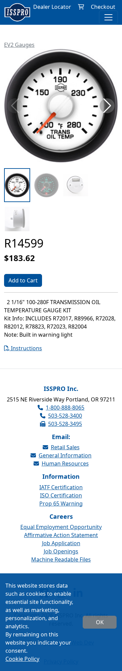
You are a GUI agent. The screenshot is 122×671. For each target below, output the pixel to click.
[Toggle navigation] (108, 17)
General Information (65, 455)
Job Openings (61, 551)
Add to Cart (23, 280)
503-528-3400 (65, 415)
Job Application (61, 543)
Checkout (103, 7)
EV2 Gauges (19, 44)
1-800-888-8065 (65, 407)
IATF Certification (61, 487)
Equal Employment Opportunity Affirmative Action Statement (61, 531)
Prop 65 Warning (61, 503)
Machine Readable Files (61, 559)
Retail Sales (65, 447)
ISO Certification (61, 495)
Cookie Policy (22, 659)
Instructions (25, 348)
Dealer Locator (52, 7)
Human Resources (65, 463)
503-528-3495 (65, 424)
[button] (107, 105)
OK (100, 622)
